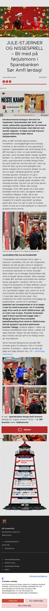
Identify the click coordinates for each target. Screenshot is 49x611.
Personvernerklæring (38, 576)
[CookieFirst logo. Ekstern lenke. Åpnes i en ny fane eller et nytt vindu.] (3, 578)
